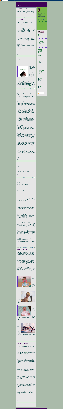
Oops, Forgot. (19, 164)
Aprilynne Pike (43, 8)
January (40, 87)
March (40, 85)
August (40, 79)
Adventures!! (19, 181)
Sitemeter (32, 166)
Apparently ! (21, 4)
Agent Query (39, 36)
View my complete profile (41, 19)
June (39, 81)
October (40, 68)
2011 (39, 60)
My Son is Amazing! (20, 20)
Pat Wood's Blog (40, 49)
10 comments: (32, 341)
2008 (39, 63)
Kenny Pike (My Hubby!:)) (41, 44)
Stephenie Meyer (40, 51)
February (40, 86)
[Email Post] (34, 17)
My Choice (19, 92)
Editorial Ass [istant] (40, 40)
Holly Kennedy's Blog (41, 42)
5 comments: (32, 17)
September (40, 78)
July (39, 80)
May (39, 82)
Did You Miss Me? (20, 251)
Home (26, 404)
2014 (39, 56)
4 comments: (32, 88)
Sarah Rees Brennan (40, 50)
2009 (39, 62)
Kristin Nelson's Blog (40, 45)
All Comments (40, 93)
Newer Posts (17, 404)
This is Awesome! (20, 9)
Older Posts (34, 404)
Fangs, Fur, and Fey (40, 41)
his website (30, 85)
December (40, 65)
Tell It (39, 52)
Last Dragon (19, 59)
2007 (39, 64)
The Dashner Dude (40, 53)
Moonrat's (26, 352)
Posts (39, 92)
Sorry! (18, 344)
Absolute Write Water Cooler (41, 35)
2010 (39, 61)
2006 (39, 88)
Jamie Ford (39, 43)
